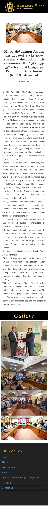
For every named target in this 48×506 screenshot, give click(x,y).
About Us (6, 462)
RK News (6, 483)
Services (6, 472)
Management (9, 467)
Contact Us (7, 488)
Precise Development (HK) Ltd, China (20, 478)
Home (5, 457)
